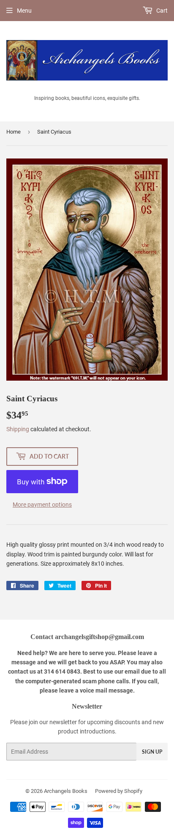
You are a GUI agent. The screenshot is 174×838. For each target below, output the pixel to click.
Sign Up (152, 752)
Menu (24, 10)
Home (13, 132)
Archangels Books (65, 791)
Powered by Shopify (118, 791)
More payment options (42, 504)
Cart (161, 10)
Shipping (17, 429)
